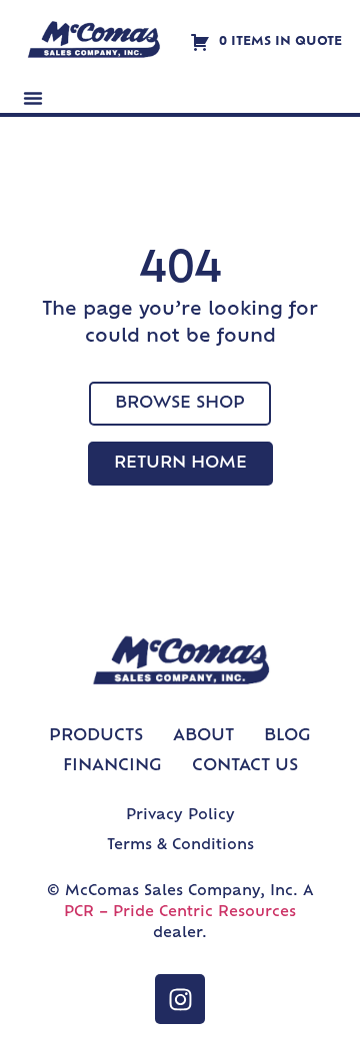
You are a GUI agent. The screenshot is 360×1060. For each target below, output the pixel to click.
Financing (112, 766)
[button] (33, 98)
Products (96, 736)
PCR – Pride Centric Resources (180, 912)
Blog (287, 736)
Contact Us (245, 766)
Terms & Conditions (180, 845)
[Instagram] (180, 999)
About (203, 736)
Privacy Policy (180, 815)
